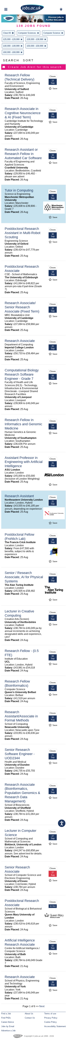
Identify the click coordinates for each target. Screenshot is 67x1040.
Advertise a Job (8, 1030)
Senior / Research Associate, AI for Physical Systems (24, 577)
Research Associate (20, 341)
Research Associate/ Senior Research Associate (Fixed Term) (22, 307)
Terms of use (50, 1013)
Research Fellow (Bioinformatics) (17, 683)
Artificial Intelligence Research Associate (20, 942)
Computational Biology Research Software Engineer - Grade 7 (22, 374)
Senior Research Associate (17, 869)
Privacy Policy (50, 1018)
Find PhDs (6, 1018)
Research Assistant (19, 496)
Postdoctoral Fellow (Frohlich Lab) (19, 537)
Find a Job (6, 1013)
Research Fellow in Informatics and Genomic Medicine (23, 424)
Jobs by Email (7, 1026)
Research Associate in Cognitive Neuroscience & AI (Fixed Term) (23, 113)
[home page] (32, 13)
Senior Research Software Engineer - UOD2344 (20, 754)
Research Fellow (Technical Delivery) (19, 77)
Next (41, 1006)
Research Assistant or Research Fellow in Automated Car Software (23, 154)
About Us (29, 1013)
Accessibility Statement (55, 1026)
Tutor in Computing (19, 190)
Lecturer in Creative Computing (19, 613)
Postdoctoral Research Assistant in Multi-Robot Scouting (22, 233)
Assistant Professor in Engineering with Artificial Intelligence (24, 462)
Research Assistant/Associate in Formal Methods (21, 716)
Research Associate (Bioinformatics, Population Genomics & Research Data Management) (22, 793)
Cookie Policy (50, 1022)
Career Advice (7, 1022)
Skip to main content (12, 2)
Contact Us (30, 1018)
